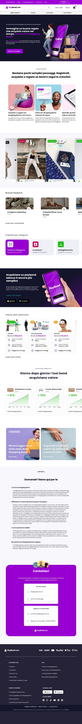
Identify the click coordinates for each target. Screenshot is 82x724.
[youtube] (54, 700)
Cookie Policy (13, 680)
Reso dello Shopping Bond (49, 677)
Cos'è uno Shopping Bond (49, 666)
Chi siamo (12, 666)
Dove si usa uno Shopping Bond (51, 670)
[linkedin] (58, 700)
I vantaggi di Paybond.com (17, 692)
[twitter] (62, 700)
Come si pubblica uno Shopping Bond (20, 695)
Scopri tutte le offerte (13, 357)
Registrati (64, 3)
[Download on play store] (23, 302)
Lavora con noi (13, 673)
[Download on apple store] (11, 302)
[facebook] (43, 700)
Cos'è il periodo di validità (49, 673)
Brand (68, 7)
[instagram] (47, 700)
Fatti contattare (14, 699)
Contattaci (39, 2)
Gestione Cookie (22, 680)
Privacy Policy (13, 677)
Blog (19, 2)
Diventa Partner (10, 2)
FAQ (46, 2)
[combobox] (35, 7)
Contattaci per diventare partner (19, 702)
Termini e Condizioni (30, 706)
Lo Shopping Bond (28, 2)
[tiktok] (51, 700)
